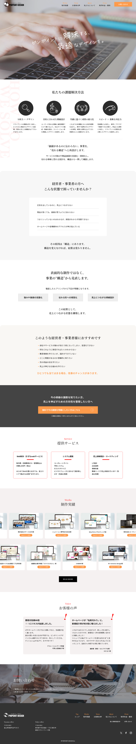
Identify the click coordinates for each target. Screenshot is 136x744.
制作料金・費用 (126, 715)
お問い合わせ (123, 4)
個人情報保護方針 (115, 721)
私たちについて (111, 715)
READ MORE (68, 579)
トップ (77, 715)
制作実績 (86, 715)
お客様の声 (98, 715)
